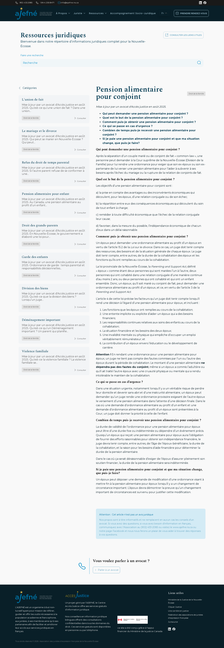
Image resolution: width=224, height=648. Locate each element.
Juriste (78, 13)
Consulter (81, 118)
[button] (191, 13)
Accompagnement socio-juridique (133, 13)
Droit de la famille (31, 118)
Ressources (96, 13)
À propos (61, 13)
